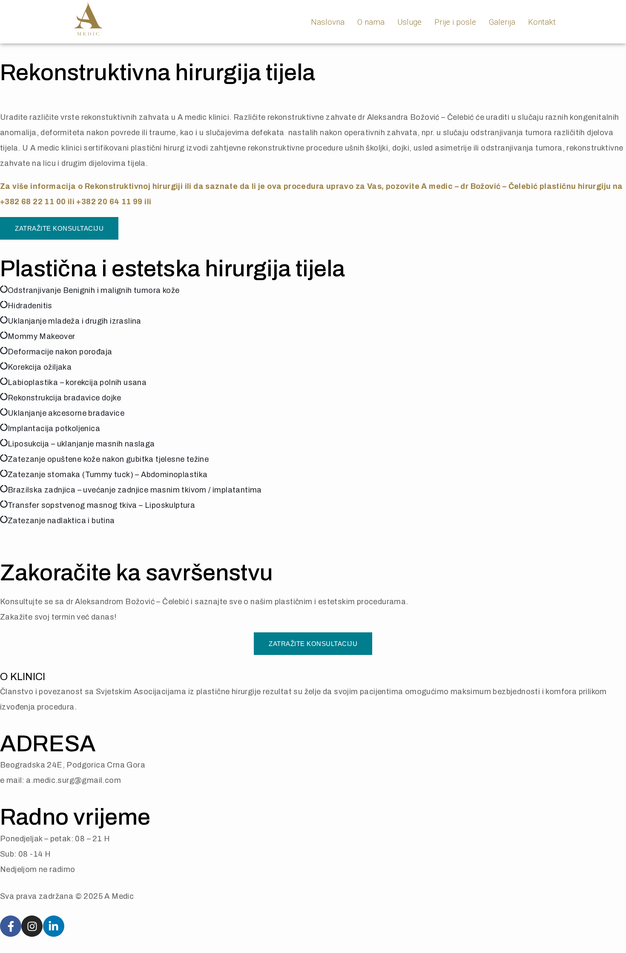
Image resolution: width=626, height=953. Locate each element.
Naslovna (328, 22)
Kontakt (542, 22)
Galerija (502, 22)
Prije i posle (455, 22)
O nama (371, 22)
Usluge (409, 22)
